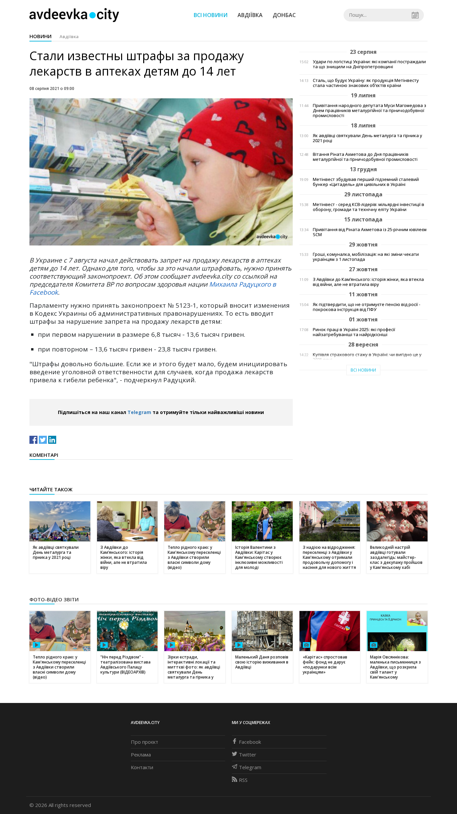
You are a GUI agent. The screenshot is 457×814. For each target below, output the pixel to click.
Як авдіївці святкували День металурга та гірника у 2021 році (367, 138)
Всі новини (210, 15)
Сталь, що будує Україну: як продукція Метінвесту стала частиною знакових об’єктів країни (366, 83)
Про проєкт (144, 741)
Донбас (284, 15)
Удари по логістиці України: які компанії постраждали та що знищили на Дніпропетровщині (369, 64)
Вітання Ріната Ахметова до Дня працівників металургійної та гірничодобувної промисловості (365, 157)
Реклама (141, 754)
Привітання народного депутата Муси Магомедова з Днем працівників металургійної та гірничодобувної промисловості (369, 110)
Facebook (250, 741)
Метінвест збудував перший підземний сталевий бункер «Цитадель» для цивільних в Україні (366, 182)
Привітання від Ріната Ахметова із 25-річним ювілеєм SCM (370, 232)
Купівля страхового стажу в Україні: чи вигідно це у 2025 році (367, 357)
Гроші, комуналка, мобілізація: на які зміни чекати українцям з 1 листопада (366, 257)
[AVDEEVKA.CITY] (74, 14)
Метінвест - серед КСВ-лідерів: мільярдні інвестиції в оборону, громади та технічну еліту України (368, 207)
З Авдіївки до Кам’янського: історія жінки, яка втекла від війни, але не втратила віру (368, 282)
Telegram (139, 412)
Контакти (142, 767)
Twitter (247, 754)
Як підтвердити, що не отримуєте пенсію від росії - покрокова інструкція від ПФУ (366, 307)
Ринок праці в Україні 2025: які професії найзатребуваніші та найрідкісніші (354, 332)
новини (40, 36)
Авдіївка (250, 15)
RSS (243, 780)
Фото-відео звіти (54, 599)
